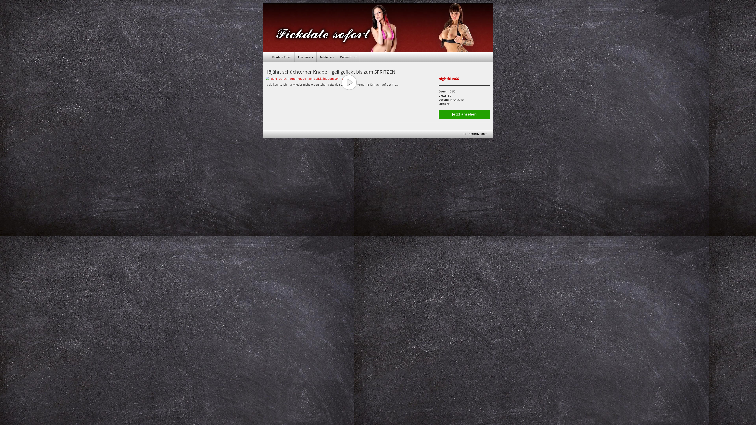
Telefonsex (327, 57)
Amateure (304, 57)
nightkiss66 (449, 78)
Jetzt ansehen (464, 114)
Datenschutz (348, 57)
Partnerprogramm (475, 134)
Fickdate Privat (281, 57)
